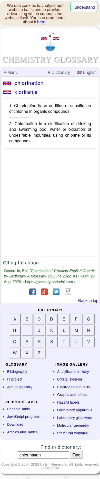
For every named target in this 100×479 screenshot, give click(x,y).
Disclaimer (51, 467)
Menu (11, 72)
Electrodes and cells (73, 386)
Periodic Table (18, 408)
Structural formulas (72, 432)
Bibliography (17, 371)
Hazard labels (68, 402)
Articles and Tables (22, 431)
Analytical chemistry (73, 371)
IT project (14, 379)
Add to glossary (19, 386)
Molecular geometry (73, 425)
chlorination (27, 82)
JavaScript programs (24, 416)
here (41, 22)
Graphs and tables (72, 394)
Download (15, 424)
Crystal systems (70, 379)
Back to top (88, 300)
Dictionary (59, 72)
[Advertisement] (50, 202)
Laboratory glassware (74, 417)
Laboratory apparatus (74, 409)
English (89, 72)
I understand (84, 7)
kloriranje (24, 91)
